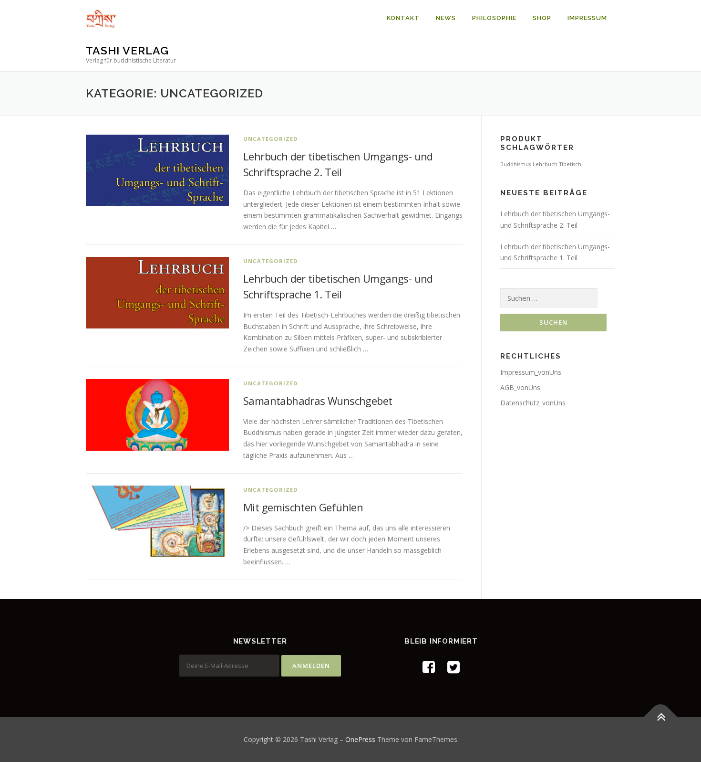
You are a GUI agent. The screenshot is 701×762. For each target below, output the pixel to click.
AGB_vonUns (520, 387)
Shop (542, 17)
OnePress (360, 739)
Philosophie (494, 17)
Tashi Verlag (127, 50)
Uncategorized (270, 138)
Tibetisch (570, 164)
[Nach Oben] (661, 717)
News (446, 17)
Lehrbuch (545, 164)
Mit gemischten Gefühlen (303, 507)
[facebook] (429, 667)
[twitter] (453, 667)
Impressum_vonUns (530, 372)
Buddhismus (515, 164)
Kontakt (403, 17)
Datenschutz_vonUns (533, 402)
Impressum (587, 17)
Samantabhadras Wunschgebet (317, 400)
